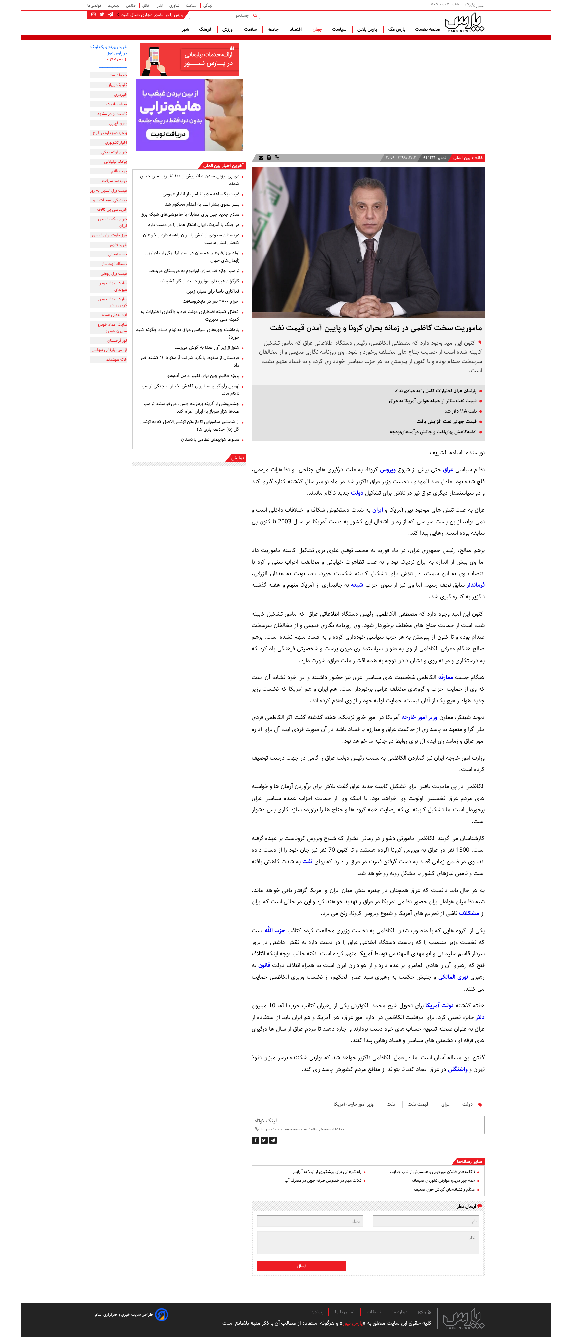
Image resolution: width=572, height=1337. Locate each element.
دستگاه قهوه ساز (114, 264)
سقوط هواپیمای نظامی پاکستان (210, 439)
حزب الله (275, 930)
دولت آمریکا (439, 1005)
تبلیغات (374, 1311)
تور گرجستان (117, 340)
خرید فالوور (118, 245)
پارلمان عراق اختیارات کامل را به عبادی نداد (436, 390)
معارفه (445, 677)
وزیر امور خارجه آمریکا (354, 1104)
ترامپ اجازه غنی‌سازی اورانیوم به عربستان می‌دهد (194, 270)
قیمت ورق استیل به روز (108, 190)
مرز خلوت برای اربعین (109, 235)
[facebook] (255, 1140)
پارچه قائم (119, 171)
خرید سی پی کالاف (112, 210)
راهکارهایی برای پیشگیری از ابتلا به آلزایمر (327, 1172)
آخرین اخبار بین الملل (223, 165)
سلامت (192, 5)
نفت (307, 861)
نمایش (237, 458)
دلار (480, 1017)
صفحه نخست (427, 29)
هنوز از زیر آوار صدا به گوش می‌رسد (206, 347)
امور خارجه (414, 717)
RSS (423, 1312)
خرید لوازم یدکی (114, 152)
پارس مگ (396, 29)
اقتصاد (296, 29)
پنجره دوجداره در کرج (110, 133)
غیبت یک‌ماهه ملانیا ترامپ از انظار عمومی (201, 194)
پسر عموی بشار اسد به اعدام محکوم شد (202, 204)
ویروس (388, 469)
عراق (448, 469)
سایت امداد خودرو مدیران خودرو (112, 327)
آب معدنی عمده (114, 315)
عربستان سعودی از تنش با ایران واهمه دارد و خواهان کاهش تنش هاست (191, 238)
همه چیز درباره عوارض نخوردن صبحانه (443, 1180)
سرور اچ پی (118, 123)
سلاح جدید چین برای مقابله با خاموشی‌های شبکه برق (190, 214)
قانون (264, 965)
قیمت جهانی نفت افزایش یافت (447, 421)
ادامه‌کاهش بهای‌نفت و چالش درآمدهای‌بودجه (433, 432)
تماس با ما (345, 1311)
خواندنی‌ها (94, 5)
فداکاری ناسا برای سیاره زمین (212, 291)
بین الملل (461, 157)
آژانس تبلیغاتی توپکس (109, 350)
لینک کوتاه (266, 1121)
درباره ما (399, 1311)
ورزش (228, 29)
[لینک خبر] (276, 157)
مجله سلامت (116, 104)
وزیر (432, 717)
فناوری (174, 5)
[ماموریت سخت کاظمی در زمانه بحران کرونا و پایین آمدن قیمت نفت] (273, 1140)
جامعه (274, 29)
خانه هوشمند (116, 359)
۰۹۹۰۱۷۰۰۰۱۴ (117, 59)
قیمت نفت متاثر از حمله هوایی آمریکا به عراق (433, 401)
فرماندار (476, 585)
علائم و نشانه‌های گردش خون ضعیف (444, 1189)
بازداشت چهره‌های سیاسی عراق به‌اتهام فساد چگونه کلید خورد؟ (187, 333)
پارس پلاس (368, 29)
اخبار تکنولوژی (116, 142)
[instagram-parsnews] (93, 14)
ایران (377, 510)
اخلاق (146, 5)
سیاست (340, 29)
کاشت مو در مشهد (112, 114)
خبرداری (120, 94)
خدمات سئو (118, 75)
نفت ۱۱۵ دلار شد (460, 411)
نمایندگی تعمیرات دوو (110, 200)
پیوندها (317, 1311)
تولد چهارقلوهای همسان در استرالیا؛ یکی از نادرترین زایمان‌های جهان (192, 256)
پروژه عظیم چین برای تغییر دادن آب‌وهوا (203, 375)
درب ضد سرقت (114, 181)
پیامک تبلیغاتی (115, 162)
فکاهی (131, 5)
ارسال (301, 1266)
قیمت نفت (418, 1104)
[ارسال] (261, 157)
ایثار (160, 5)
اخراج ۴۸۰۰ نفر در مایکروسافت (211, 301)
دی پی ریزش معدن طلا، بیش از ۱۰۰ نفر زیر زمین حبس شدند (189, 179)
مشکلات (469, 913)
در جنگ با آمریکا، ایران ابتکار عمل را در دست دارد (193, 224)
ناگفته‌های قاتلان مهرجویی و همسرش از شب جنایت (432, 1172)
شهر (185, 29)
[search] (256, 15)
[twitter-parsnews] (101, 14)
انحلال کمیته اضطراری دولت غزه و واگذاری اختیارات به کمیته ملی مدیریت (190, 315)
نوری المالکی (453, 977)
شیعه (357, 585)
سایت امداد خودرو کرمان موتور (112, 302)
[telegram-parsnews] (110, 14)
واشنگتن (458, 1069)
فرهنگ (206, 29)
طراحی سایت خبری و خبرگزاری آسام (124, 1315)
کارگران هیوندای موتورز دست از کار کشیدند (199, 281)
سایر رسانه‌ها (469, 1161)
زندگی (207, 5)
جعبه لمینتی (117, 254)
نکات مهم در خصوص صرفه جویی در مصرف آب (323, 1180)
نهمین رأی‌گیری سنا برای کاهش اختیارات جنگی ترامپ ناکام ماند (190, 389)
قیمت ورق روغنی (114, 273)
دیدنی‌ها (114, 5)
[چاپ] (268, 157)
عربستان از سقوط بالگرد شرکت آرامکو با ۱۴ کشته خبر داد (189, 361)
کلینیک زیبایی (116, 85)
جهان (317, 29)
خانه (479, 157)
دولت (357, 493)
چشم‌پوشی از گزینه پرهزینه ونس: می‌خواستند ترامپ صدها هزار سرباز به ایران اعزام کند (191, 407)
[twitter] (264, 1140)
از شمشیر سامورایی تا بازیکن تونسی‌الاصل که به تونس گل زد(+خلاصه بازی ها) (189, 425)
